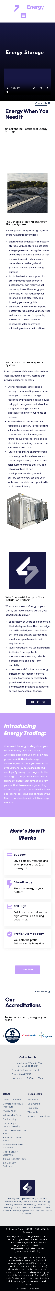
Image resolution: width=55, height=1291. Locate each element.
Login (38, 19)
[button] (23, 15)
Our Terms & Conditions (27, 1288)
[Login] (37, 15)
